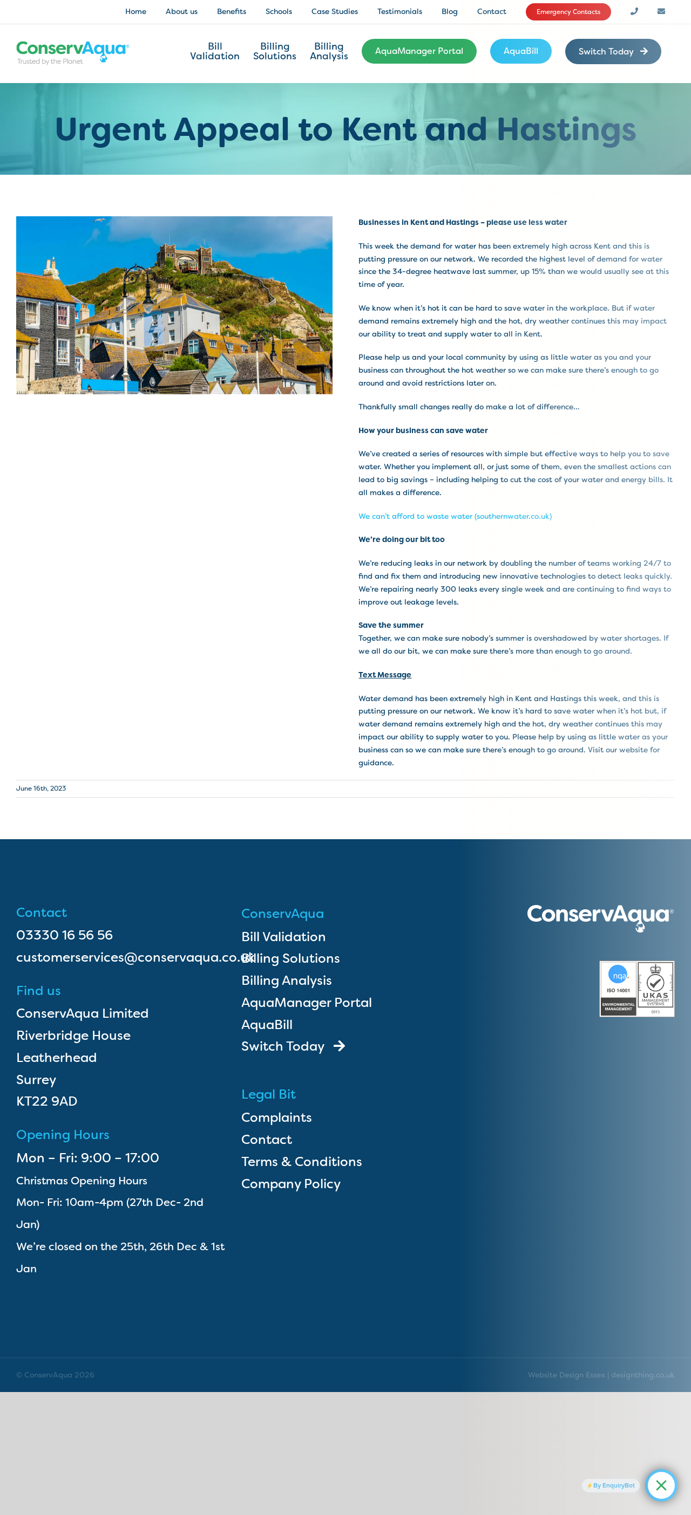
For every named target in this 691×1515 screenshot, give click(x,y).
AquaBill (267, 1024)
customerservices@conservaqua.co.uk (135, 957)
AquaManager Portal (306, 1002)
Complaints (276, 1117)
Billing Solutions (290, 958)
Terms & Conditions (301, 1161)
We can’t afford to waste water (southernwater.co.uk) (455, 516)
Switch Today (287, 1046)
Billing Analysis (286, 980)
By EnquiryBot (614, 1485)
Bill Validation (283, 936)
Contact (266, 1139)
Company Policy (291, 1183)
